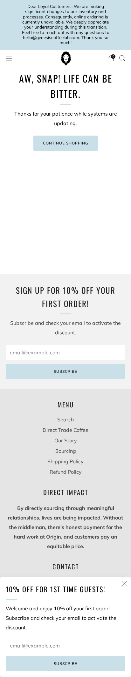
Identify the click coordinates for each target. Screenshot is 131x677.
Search (65, 419)
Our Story (65, 440)
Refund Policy (66, 472)
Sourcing (65, 451)
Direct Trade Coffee (65, 430)
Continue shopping (65, 143)
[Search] (122, 58)
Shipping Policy (65, 461)
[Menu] (9, 58)
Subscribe (65, 663)
